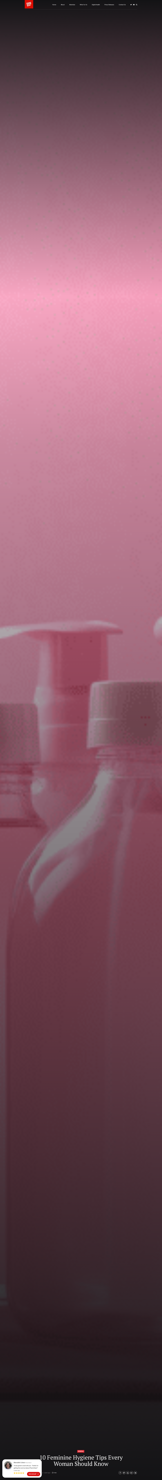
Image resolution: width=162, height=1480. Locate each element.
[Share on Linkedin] (127, 1472)
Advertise (72, 5)
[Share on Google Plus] (131, 1472)
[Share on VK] (135, 1472)
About (63, 5)
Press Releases (109, 5)
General (81, 1451)
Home (54, 5)
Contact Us (122, 5)
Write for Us (83, 5)
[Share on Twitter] (124, 1472)
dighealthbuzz (36, 1474)
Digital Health (96, 5)
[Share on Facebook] (120, 1472)
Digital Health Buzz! (29, 4)
